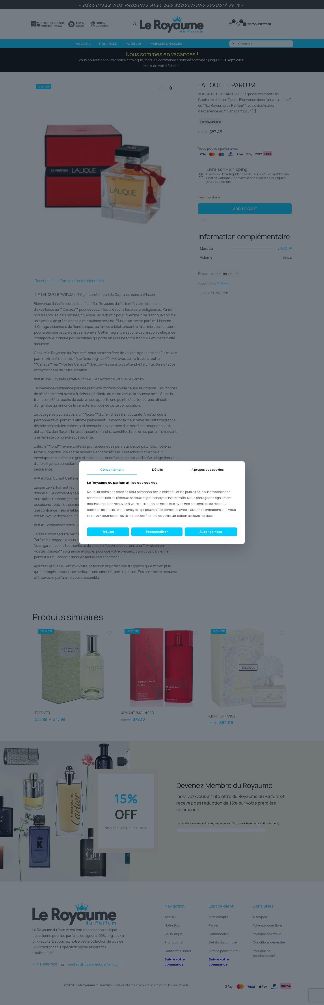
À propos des (208, 469)
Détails (157, 469)
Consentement (112, 469)
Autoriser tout (210, 532)
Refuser (108, 532)
